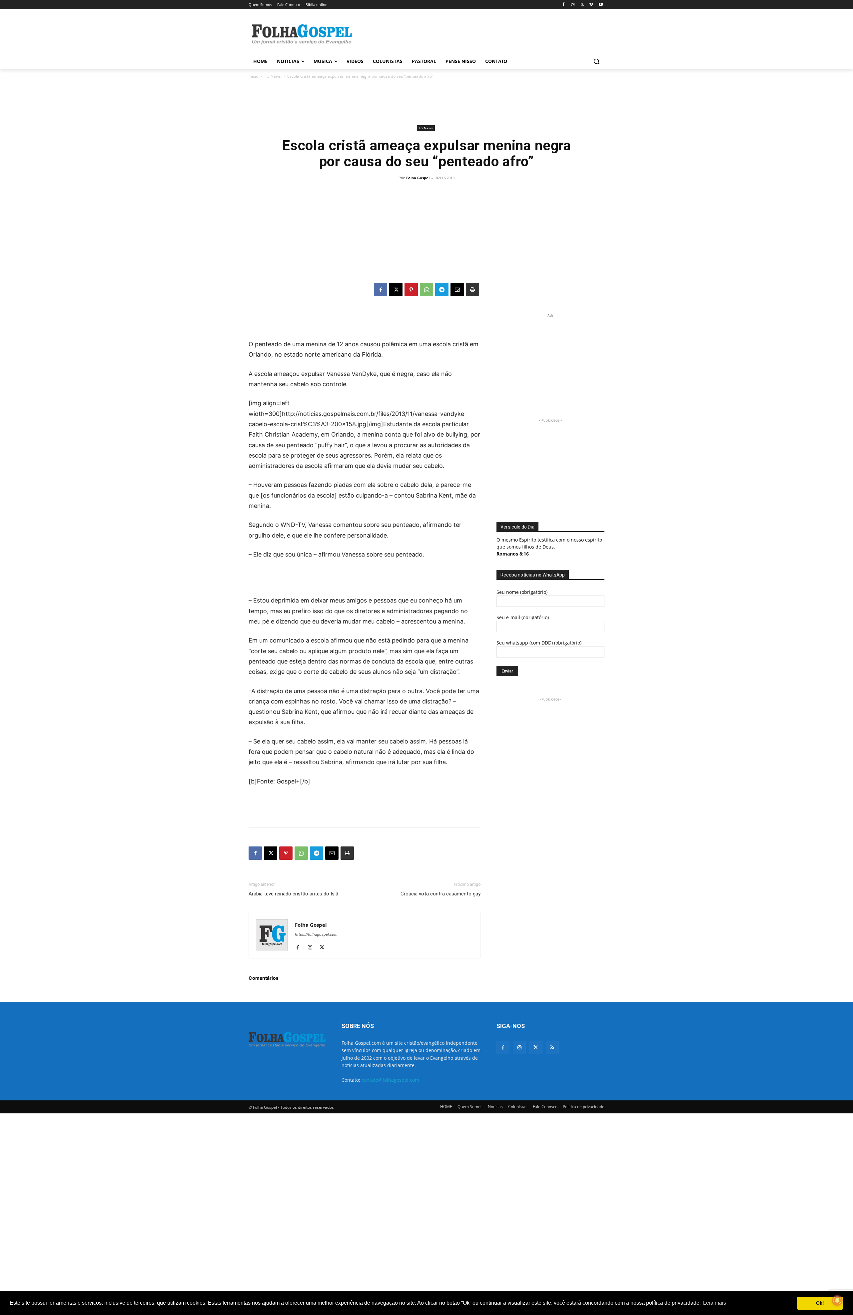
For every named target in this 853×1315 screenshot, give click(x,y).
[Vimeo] (591, 5)
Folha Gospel (417, 177)
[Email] (457, 289)
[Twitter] (535, 1047)
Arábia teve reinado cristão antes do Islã (293, 894)
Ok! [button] (820, 1303)
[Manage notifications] (837, 1300)
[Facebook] (563, 5)
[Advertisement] (476, 34)
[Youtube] (600, 5)
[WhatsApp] (426, 289)
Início (253, 76)
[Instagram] (573, 5)
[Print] (472, 289)
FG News (273, 76)
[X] (582, 5)
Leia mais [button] (714, 1303)
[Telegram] (441, 289)
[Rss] (552, 1047)
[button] (596, 61)
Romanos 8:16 (512, 554)
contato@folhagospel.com (390, 1080)
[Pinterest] (411, 289)
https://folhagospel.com (316, 934)
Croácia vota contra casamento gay (440, 894)
